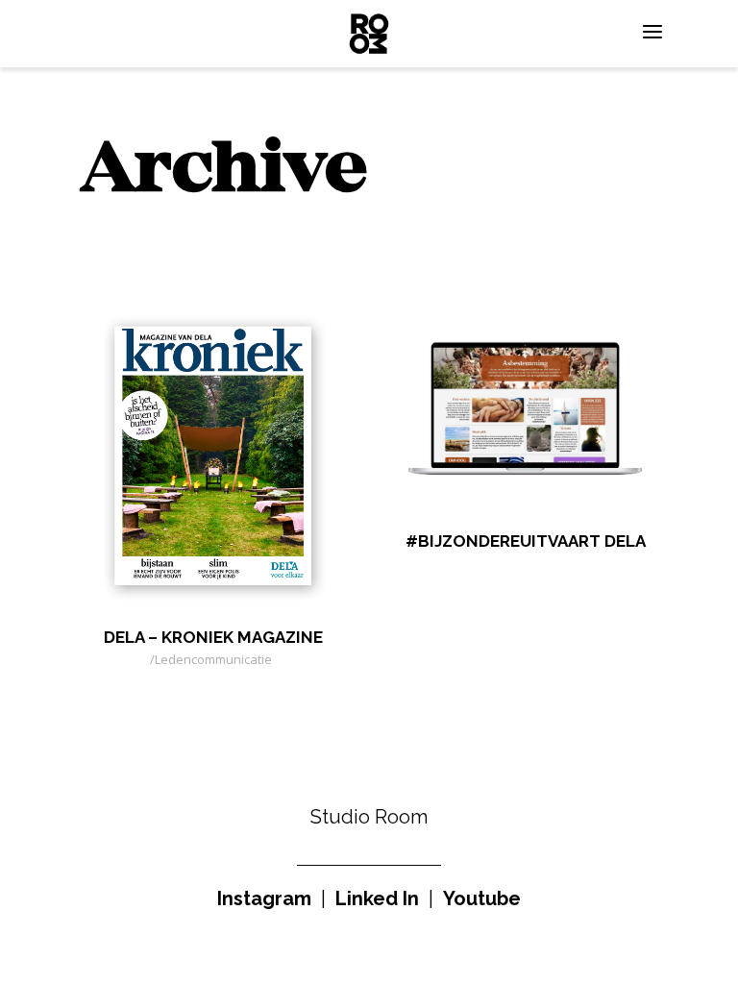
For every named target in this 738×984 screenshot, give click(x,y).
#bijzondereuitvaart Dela (526, 541)
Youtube (482, 898)
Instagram (264, 898)
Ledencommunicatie (213, 659)
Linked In (377, 898)
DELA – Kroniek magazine (213, 637)
